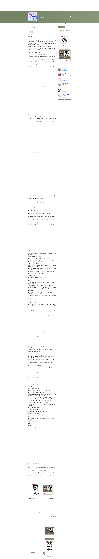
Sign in (66, 23)
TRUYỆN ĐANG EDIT (42, 15)
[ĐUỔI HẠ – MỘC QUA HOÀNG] (59, 74)
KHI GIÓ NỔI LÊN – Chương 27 (32, 498)
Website (48, 512)
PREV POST (54, 496)
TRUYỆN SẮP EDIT (55, 15)
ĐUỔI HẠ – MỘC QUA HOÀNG (64, 73)
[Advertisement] (23, 5)
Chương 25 (40, 478)
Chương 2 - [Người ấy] (64, 91)
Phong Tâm (33, 554)
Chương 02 (63, 75)
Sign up (69, 23)
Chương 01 (63, 74)
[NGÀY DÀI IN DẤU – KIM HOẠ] (59, 69)
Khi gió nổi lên (31, 26)
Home (28, 26)
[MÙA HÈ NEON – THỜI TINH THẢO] (59, 79)
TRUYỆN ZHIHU (42, 17)
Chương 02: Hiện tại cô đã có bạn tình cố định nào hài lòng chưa (64, 70)
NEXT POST (30, 496)
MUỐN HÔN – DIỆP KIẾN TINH (64, 83)
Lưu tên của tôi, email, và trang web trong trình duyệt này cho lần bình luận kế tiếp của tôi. (32, 518)
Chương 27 (44, 478)
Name (28, 512)
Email (38, 512)
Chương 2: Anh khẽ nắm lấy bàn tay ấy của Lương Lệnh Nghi (64, 80)
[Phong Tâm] (32, 16)
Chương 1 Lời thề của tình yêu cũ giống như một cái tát (64, 84)
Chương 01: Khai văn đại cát (64, 95)
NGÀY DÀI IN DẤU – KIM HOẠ (64, 67)
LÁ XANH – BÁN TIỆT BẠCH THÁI (65, 94)
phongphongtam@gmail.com (44, 554)
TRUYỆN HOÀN (49, 15)
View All (64, 99)
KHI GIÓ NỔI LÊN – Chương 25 (52, 498)
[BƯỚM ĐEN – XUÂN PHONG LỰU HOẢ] (59, 90)
